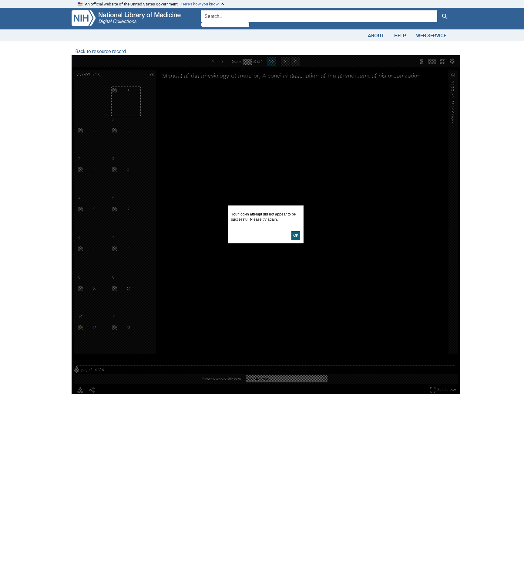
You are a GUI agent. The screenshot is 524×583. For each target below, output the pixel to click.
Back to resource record (100, 51)
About (376, 36)
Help (400, 36)
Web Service (431, 36)
